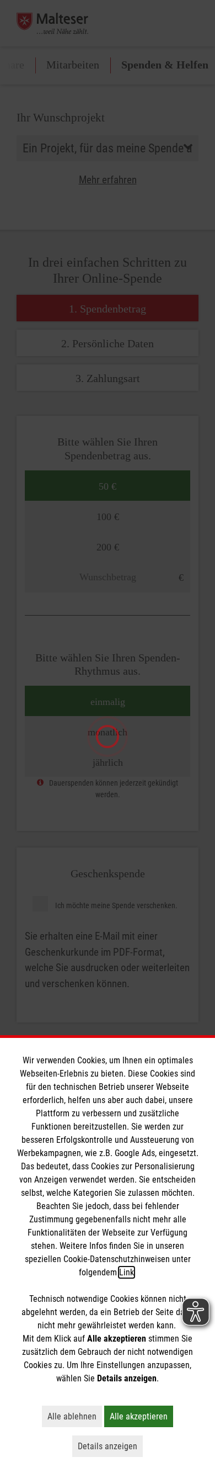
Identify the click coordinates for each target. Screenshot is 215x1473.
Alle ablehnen (74, 1416)
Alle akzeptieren (141, 1416)
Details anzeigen (110, 1445)
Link (126, 1272)
